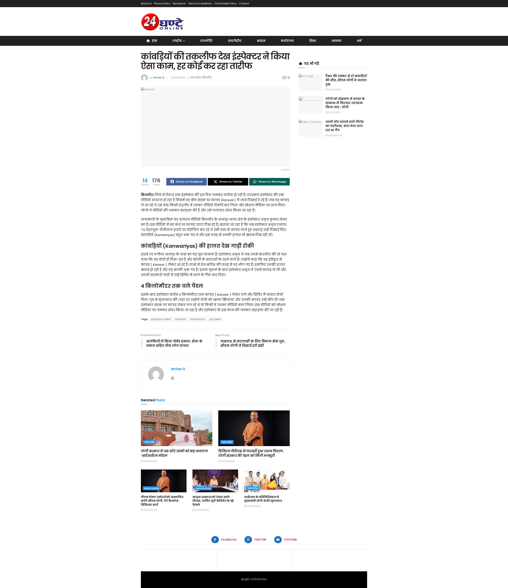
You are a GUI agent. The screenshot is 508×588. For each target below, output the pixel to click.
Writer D (158, 77)
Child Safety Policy (225, 3)
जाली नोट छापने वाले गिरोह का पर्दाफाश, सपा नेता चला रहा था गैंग (344, 126)
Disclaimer (179, 3)
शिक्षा (312, 41)
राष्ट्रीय (177, 41)
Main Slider (151, 488)
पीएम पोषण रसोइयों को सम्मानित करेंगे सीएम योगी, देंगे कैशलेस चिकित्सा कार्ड (162, 501)
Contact (244, 3)
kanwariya (197, 319)
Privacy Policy (162, 3)
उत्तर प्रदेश (195, 77)
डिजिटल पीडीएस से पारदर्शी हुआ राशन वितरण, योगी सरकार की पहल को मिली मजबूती (251, 453)
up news (215, 319)
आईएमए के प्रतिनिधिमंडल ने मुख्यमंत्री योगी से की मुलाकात (263, 499)
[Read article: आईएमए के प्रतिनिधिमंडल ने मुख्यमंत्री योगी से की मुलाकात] (267, 480)
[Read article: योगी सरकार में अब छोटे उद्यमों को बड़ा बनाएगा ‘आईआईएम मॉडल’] (176, 428)
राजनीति (206, 41)
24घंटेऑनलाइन (258, 579)
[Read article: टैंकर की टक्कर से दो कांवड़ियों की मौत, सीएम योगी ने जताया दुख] (310, 82)
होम (154, 41)
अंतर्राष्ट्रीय (234, 41)
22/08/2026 (150, 461)
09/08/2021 (334, 89)
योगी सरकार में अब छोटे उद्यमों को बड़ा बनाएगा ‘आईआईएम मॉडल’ (174, 453)
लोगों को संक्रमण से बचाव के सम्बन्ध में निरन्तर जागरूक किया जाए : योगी (345, 103)
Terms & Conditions (200, 3)
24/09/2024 (335, 135)
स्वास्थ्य (337, 41)
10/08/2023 (178, 77)
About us (146, 3)
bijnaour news (161, 319)
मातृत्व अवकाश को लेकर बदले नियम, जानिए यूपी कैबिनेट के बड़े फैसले (213, 501)
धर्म (359, 41)
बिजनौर (207, 77)
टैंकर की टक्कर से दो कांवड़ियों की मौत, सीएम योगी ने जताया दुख (346, 80)
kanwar (180, 319)
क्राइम (261, 41)
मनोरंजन (287, 41)
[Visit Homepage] (162, 22)
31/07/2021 (334, 112)
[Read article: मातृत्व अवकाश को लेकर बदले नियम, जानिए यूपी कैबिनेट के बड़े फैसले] (215, 480)
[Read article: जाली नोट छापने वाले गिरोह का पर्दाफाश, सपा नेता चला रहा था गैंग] (310, 128)
